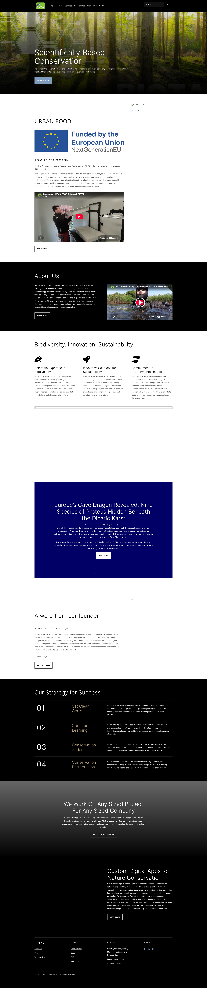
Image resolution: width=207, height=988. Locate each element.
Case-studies (79, 6)
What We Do (39, 957)
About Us (38, 949)
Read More (103, 555)
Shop (104, 6)
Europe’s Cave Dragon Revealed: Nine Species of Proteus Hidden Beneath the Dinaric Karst (103, 511)
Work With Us (43, 80)
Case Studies (76, 949)
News (112, 525)
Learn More (42, 316)
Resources (75, 961)
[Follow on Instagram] (153, 949)
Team (36, 953)
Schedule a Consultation (103, 834)
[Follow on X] (149, 949)
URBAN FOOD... (42, 249)
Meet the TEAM (43, 665)
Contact (96, 6)
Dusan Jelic (89, 525)
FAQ (72, 957)
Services (68, 6)
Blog (89, 6)
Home (50, 6)
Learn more (115, 917)
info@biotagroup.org (115, 959)
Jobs (73, 953)
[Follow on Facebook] (144, 949)
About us (59, 6)
